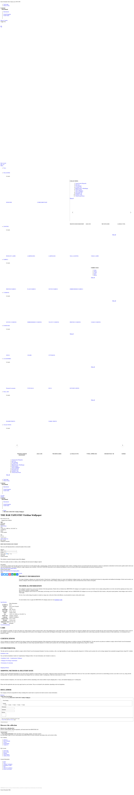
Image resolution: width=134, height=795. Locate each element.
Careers (5, 742)
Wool (95, 274)
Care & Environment (5, 624)
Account (2, 495)
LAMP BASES (52, 256)
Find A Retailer (6, 741)
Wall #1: (2, 549)
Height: (2, 552)
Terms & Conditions (7, 768)
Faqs (4, 766)
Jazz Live (77, 184)
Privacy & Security (7, 769)
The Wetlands (78, 186)
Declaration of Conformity (7, 663)
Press (4, 762)
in (11, 553)
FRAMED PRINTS (10, 421)
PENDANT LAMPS (11, 256)
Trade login (5, 4)
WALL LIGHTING (74, 256)
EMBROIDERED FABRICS (76, 289)
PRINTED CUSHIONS (75, 322)
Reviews (2, 695)
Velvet (95, 271)
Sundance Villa (78, 194)
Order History (6, 754)
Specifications (4, 602)
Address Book (6, 755)
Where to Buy (6, 5)
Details (20, 573)
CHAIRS (29, 355)
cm (8, 553)
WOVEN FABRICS (53, 289)
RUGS (50, 388)
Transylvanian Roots (79, 196)
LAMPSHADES (31, 256)
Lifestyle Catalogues (7, 764)
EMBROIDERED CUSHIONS (34, 322)
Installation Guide (58, 599)
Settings (2, 496)
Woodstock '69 (78, 193)
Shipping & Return (5, 667)
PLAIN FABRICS (31, 289)
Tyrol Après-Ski (78, 192)
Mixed (95, 275)
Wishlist (5, 753)
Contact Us (5, 744)
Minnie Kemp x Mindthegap (81, 188)
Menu (2, 165)
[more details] (24, 1)
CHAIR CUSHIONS (96, 322)
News (4, 761)
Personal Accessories (10, 388)
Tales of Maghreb (79, 191)
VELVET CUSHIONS (54, 322)
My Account (3, 163)
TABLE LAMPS (95, 256)
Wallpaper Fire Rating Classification (9, 660)
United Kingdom (7, 14)
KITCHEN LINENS (74, 388)
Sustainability (6, 743)
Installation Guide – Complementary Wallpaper (11, 658)
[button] (67, 27)
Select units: (3, 553)
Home (4, 510)
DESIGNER (9, 202)
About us (5, 739)
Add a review (4, 526)
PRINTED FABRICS (11, 289)
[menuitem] (4, 168)
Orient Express (78, 189)
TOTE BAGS (30, 388)
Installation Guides (7, 765)
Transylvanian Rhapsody (80, 183)
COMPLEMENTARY (42, 202)
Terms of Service (11, 719)
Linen (95, 270)
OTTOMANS (52, 355)
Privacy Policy (4, 719)
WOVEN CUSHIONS (11, 322)
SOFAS (8, 355)
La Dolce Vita (78, 187)
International (6, 11)
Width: (2, 550)
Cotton (95, 272)
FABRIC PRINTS (53, 421)
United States (6, 15)
